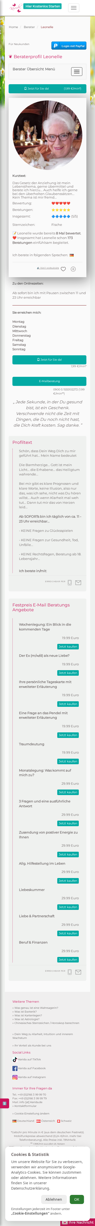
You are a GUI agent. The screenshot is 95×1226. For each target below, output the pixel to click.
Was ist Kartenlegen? (28, 1015)
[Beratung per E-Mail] (79, 585)
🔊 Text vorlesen (48, 268)
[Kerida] (16, 6)
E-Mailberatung (49, 381)
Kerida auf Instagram (32, 1077)
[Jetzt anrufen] (70, 585)
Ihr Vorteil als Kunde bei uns (32, 1045)
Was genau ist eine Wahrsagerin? (36, 1008)
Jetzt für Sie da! (54, 88)
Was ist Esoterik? (25, 1011)
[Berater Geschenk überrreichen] (64, 271)
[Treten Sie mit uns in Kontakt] (77, 1222)
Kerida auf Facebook (32, 1068)
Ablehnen (54, 1199)
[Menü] (73, 8)
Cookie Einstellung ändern (31, 1113)
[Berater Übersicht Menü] (76, 71)
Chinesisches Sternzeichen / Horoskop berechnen (46, 1023)
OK (76, 1199)
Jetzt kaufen (68, 646)
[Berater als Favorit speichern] (74, 271)
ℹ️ (5, 1103)
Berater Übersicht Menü (34, 69)
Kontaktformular (25, 1106)
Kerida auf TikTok (29, 1059)
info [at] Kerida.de (30, 1102)
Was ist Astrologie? (27, 1019)
